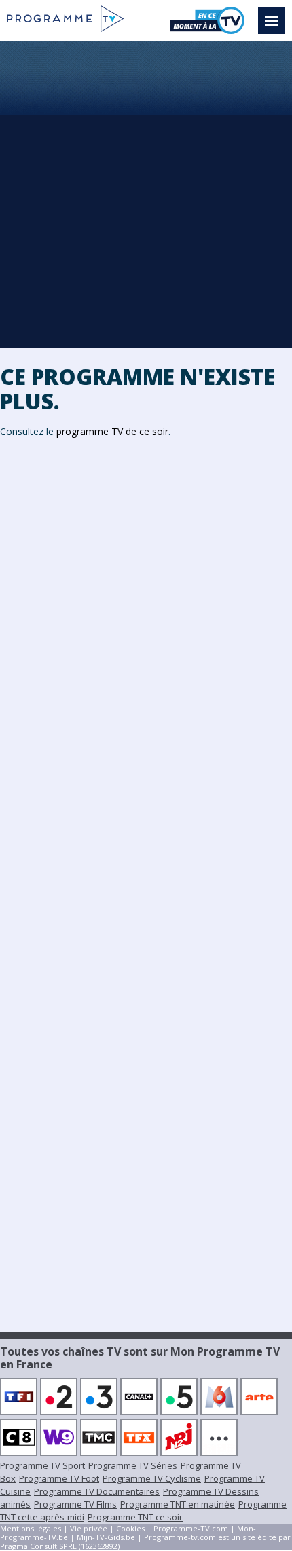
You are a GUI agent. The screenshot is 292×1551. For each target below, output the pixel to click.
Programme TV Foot (59, 1478)
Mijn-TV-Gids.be (106, 1537)
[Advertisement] (146, 193)
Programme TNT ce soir (135, 1517)
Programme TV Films (75, 1504)
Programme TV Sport (42, 1465)
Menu (271, 20)
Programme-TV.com (190, 1528)
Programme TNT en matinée (177, 1504)
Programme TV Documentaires (97, 1491)
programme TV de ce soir (112, 431)
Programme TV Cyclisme (152, 1478)
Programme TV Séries (132, 1465)
